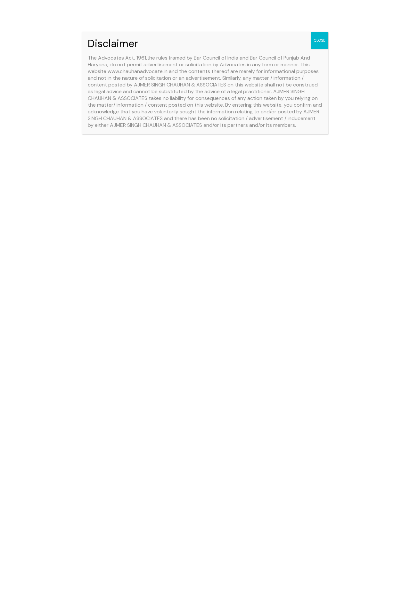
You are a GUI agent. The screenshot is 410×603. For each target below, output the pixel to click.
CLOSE (319, 40)
